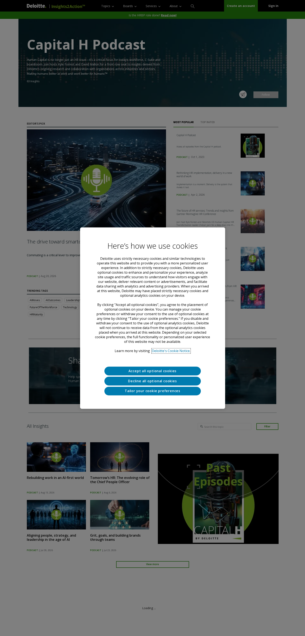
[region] (152, 318)
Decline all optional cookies (152, 381)
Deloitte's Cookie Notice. (171, 351)
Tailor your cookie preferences (152, 391)
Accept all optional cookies (152, 371)
